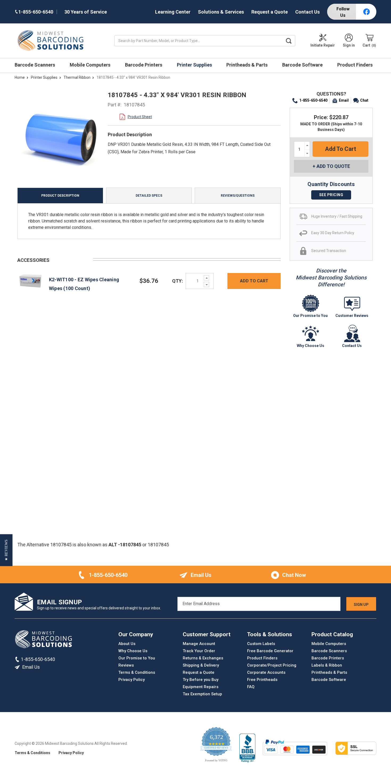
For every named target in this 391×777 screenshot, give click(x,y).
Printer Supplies (195, 65)
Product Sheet (140, 117)
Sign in (349, 45)
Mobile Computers (90, 65)
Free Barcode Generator (270, 650)
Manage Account (199, 643)
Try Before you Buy (200, 679)
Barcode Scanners (35, 65)
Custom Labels (261, 643)
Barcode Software (303, 65)
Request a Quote (269, 12)
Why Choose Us (132, 650)
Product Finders (355, 65)
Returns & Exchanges (203, 658)
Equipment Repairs (200, 686)
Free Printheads (262, 679)
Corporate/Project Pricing (271, 665)
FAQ (251, 686)
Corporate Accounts (266, 672)
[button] (6, 550)
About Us (126, 643)
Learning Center (172, 12)
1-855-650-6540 (313, 100)
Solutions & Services (221, 12)
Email (344, 100)
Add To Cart (254, 280)
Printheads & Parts (247, 65)
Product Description (60, 195)
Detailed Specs (149, 195)
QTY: (177, 281)
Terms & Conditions (136, 672)
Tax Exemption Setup (202, 694)
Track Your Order (199, 650)
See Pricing (331, 195)
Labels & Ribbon (326, 665)
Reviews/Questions (238, 195)
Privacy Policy (131, 679)
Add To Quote (333, 166)
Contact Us (307, 12)
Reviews (126, 665)
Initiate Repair (322, 45)
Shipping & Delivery (201, 665)
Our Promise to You (136, 658)
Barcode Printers (144, 65)
